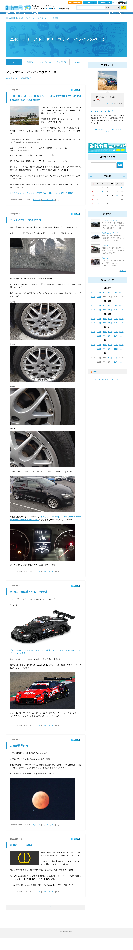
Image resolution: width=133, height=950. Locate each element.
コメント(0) (37, 200)
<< (91, 176)
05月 (116, 292)
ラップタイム (61, 62)
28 (98, 203)
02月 (99, 292)
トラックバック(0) (48, 200)
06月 (121, 292)
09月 (105, 310)
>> (124, 176)
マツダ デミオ (106, 245)
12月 (121, 310)
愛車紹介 (30, 62)
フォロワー (116, 129)
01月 (93, 292)
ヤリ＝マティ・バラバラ (102, 111)
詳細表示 (9, 78)
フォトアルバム (46, 62)
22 (102, 199)
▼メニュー (77, 62)
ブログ (27, 18)
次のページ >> (51, 907)
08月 (99, 297)
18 (117, 195)
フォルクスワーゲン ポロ (110, 220)
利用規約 (105, 379)
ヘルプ (114, 2)
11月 (116, 310)
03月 (105, 292)
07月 (93, 297)
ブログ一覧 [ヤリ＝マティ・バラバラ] (44, 18)
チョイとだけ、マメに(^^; (25, 220)
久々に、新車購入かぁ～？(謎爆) (29, 591)
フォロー (99, 129)
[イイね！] (75, 90)
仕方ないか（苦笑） (21, 845)
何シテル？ (110, 103)
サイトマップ (114, 379)
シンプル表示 (19, 78)
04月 (110, 292)
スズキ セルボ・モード (110, 233)
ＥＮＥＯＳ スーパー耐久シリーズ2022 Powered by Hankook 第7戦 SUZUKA (41, 193)
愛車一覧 (123, 271)
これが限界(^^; (19, 745)
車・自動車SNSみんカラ (14, 18)
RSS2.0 (96, 372)
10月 (110, 310)
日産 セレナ (106, 258)
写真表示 (28, 78)
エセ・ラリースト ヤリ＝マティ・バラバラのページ (58, 39)
